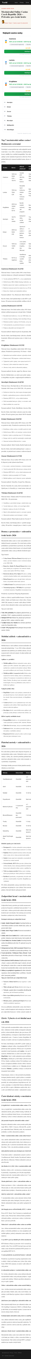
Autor (16, 2)
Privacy (22, 2)
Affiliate (20, 1352)
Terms (27, 2)
